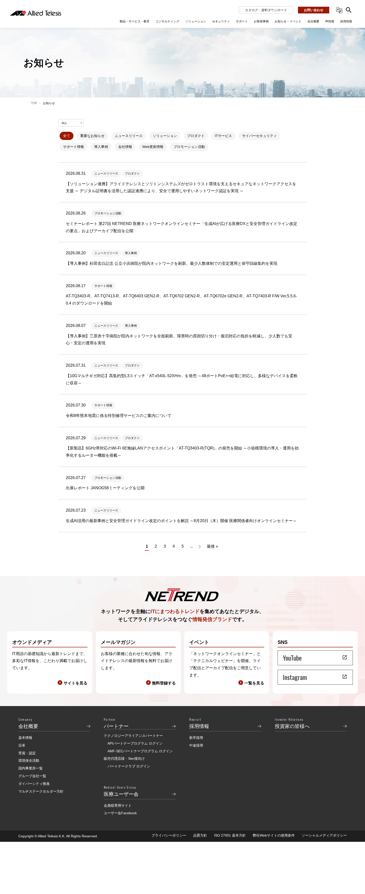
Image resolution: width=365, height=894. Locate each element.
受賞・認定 (27, 753)
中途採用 (196, 745)
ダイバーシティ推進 (34, 784)
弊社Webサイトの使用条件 (274, 835)
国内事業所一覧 (30, 768)
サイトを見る (75, 683)
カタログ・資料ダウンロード (266, 10)
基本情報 (25, 738)
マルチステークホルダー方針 (41, 791)
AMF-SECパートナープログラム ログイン (140, 751)
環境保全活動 (28, 760)
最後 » (212, 546)
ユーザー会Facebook (120, 813)
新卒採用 (196, 738)
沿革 (21, 745)
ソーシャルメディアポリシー (324, 835)
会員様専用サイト (118, 805)
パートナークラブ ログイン (129, 766)
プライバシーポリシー (168, 835)
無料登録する (164, 683)
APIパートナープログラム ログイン (135, 743)
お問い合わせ (313, 10)
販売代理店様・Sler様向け (124, 758)
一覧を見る (254, 683)
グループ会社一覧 (32, 776)
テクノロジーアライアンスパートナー (133, 736)
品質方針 (200, 835)
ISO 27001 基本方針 (230, 835)
